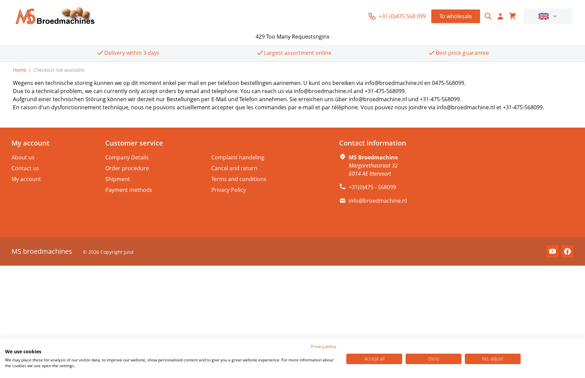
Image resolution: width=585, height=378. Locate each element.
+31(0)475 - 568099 (372, 187)
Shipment (117, 179)
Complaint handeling (237, 157)
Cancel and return (234, 168)
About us (23, 157)
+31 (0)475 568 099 (402, 16)
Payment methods (128, 190)
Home (19, 70)
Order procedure (127, 168)
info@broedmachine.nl (378, 200)
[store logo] (55, 16)
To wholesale (455, 16)
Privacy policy (323, 346)
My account (26, 179)
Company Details (127, 157)
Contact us (25, 168)
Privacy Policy (228, 190)
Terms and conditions (238, 179)
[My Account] (500, 16)
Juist (129, 252)
